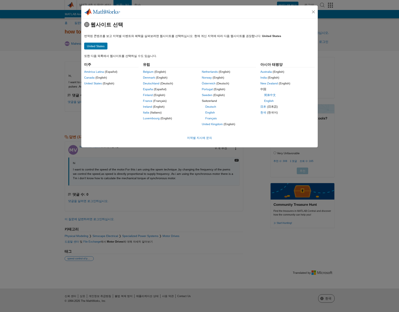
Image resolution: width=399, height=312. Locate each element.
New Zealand (269, 83)
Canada (89, 77)
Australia (266, 71)
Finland (148, 95)
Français (211, 118)
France (147, 100)
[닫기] (313, 12)
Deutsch (210, 106)
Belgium (148, 71)
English (210, 112)
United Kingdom (212, 124)
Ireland (147, 106)
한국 (263, 112)
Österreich (209, 83)
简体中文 (270, 95)
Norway (207, 77)
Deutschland (151, 83)
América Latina (94, 71)
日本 (263, 106)
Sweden (207, 95)
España (148, 89)
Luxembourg (151, 118)
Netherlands (210, 71)
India (263, 77)
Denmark (149, 77)
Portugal (207, 89)
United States (93, 83)
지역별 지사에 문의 (199, 137)
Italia (146, 112)
